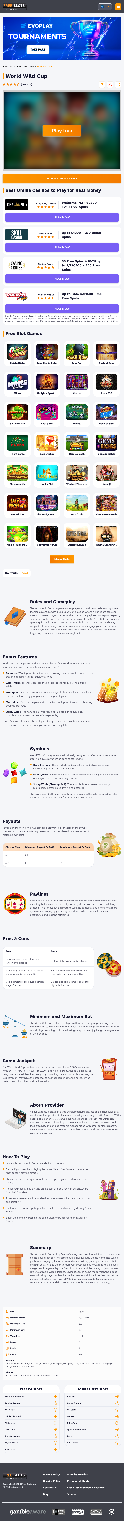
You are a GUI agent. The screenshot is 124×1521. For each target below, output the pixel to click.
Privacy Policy (51, 1474)
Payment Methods (78, 1481)
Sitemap (72, 1494)
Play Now (62, 217)
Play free (62, 130)
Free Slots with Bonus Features (86, 1487)
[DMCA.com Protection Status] (78, 1512)
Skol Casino (46, 233)
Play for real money (62, 178)
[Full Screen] (118, 84)
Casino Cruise (46, 264)
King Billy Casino (46, 203)
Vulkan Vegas (46, 294)
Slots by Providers (78, 1474)
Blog (45, 1494)
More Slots (62, 559)
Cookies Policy (51, 1481)
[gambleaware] (28, 1512)
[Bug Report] (110, 84)
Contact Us (50, 1487)
